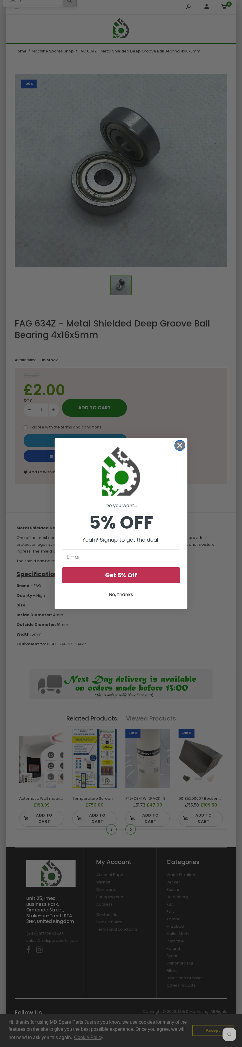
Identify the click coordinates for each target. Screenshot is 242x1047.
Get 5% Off (121, 575)
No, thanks (121, 594)
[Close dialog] (180, 445)
